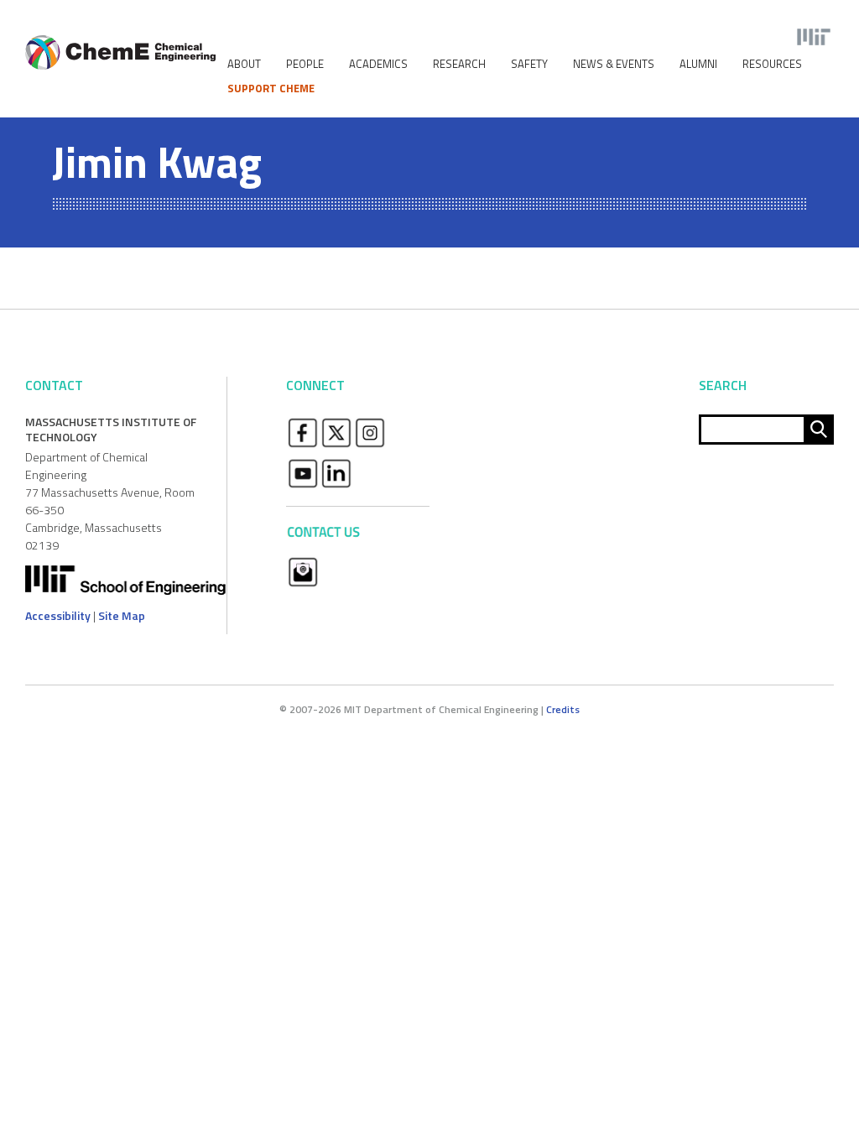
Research (459, 64)
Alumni (698, 64)
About (244, 64)
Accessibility (58, 615)
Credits (563, 709)
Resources (772, 64)
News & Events (613, 64)
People (305, 64)
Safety (529, 64)
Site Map (121, 615)
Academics (378, 64)
